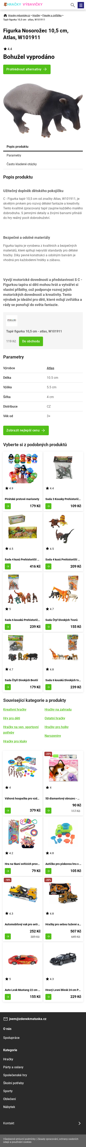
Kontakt (8, 1123)
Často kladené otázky (22, 164)
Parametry (14, 155)
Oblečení (9, 1099)
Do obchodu (31, 341)
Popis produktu (17, 147)
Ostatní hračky (55, 718)
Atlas (50, 368)
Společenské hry (15, 1075)
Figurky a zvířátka (52, 15)
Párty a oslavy (13, 1067)
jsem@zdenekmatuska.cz (27, 1019)
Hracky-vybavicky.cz (19, 15)
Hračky (36, 15)
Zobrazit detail (8, 506)
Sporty (8, 1091)
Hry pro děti (11, 718)
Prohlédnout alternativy (23, 69)
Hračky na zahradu (58, 709)
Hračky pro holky (57, 727)
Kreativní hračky (14, 709)
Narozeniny (53, 736)
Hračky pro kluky (15, 741)
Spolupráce (11, 1038)
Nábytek (9, 1107)
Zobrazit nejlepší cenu (23, 430)
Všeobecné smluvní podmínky (19, 1139)
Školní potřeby (13, 1083)
